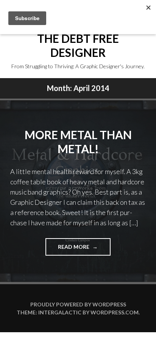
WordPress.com (114, 312)
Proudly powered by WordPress (78, 304)
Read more (84, 249)
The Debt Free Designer (78, 45)
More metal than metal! (78, 142)
